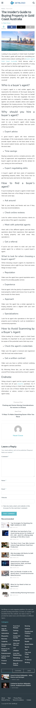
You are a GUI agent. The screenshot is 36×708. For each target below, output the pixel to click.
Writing (27, 662)
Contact (29, 700)
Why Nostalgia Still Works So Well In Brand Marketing (22, 554)
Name (3, 480)
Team (9, 698)
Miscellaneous (17, 661)
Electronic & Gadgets (5, 649)
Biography (4, 636)
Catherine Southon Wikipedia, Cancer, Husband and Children (21, 684)
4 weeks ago (15, 549)
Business (4, 639)
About (3, 698)
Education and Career (6, 645)
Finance (4, 661)
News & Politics (15, 664)
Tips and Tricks (28, 653)
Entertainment (6, 653)
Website (4, 497)
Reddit (27, 641)
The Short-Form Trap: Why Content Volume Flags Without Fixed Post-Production (23, 545)
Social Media (29, 644)
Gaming (15, 630)
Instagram (16, 640)
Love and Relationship (17, 654)
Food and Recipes (16, 627)
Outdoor (27, 629)
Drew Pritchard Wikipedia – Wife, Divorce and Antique (21, 676)
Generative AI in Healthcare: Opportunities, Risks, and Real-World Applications (21, 563)
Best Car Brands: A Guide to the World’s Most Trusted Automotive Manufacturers (22, 573)
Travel (27, 657)
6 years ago (14, 588)
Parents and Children (29, 632)
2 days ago (14, 527)
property (20, 384)
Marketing (16, 658)
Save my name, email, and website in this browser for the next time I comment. (16, 507)
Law (14, 648)
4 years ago (14, 595)
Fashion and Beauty (5, 657)
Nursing (27, 626)
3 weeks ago (15, 539)
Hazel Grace (7, 23)
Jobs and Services (16, 644)
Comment (5, 456)
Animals (4, 626)
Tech (26, 650)
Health (15, 633)
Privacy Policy (18, 698)
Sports (27, 647)
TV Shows (28, 660)
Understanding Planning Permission (23, 593)
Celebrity (4, 641)
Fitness (3, 663)
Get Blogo (14, 703)
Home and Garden (16, 637)
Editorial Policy (5, 700)
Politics (27, 636)
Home (3, 8)
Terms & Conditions (18, 700)
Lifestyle (16, 650)
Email (3, 489)
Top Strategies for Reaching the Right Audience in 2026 (21, 524)
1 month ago (15, 567)
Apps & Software (4, 629)
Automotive (5, 633)
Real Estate (9, 8)
